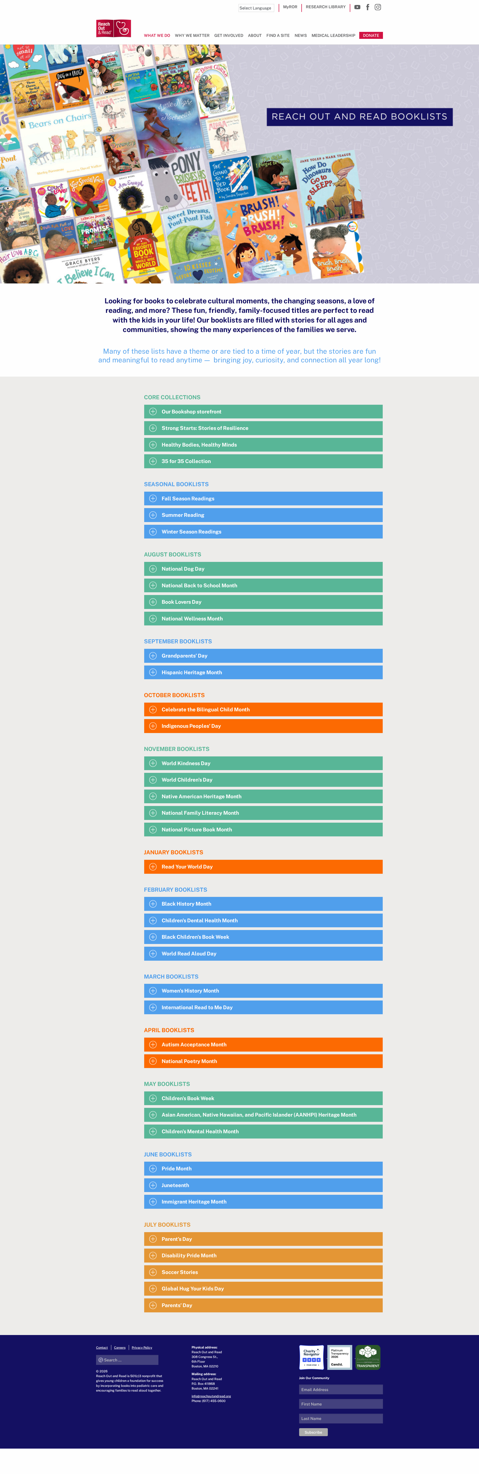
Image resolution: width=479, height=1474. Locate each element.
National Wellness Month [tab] (192, 618)
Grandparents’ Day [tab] (185, 655)
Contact (102, 1347)
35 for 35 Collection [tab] (186, 461)
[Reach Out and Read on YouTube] (357, 7)
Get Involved (228, 35)
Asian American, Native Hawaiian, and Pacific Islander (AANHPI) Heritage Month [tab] (259, 1114)
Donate (371, 35)
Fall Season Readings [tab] (188, 498)
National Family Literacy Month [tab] (200, 812)
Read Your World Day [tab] (187, 866)
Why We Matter (192, 35)
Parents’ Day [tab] (177, 1305)
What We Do (157, 35)
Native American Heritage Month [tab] (201, 796)
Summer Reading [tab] (183, 515)
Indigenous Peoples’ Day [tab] (191, 726)
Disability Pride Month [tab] (189, 1255)
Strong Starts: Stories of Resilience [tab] (205, 428)
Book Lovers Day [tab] (182, 602)
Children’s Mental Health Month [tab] (200, 1131)
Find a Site (278, 35)
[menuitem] (158, 37)
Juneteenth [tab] (175, 1185)
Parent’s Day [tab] (177, 1239)
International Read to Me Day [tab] (197, 1007)
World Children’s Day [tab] (187, 779)
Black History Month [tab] (186, 903)
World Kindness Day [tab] (186, 763)
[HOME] (113, 28)
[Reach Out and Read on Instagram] (378, 7)
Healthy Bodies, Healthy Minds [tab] (199, 444)
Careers (119, 1347)
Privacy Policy (142, 1347)
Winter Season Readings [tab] (191, 531)
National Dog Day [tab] (183, 568)
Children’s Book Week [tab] (188, 1098)
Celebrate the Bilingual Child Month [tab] (206, 709)
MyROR (290, 6)
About (255, 35)
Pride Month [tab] (177, 1168)
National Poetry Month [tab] (189, 1061)
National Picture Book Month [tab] (197, 829)
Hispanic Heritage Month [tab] (192, 672)
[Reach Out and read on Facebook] (367, 7)
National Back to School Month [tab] (199, 585)
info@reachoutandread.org (211, 1396)
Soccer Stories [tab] (180, 1272)
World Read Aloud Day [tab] (189, 953)
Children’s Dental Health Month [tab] (200, 920)
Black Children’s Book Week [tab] (195, 937)
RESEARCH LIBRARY (326, 6)
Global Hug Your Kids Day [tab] (193, 1288)
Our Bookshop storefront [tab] (192, 411)
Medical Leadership (334, 35)
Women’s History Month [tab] (190, 990)
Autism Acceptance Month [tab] (194, 1044)
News (301, 35)
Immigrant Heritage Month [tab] (194, 1201)
